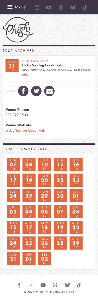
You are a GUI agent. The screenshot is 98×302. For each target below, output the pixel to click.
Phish (18, 29)
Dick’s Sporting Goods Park (25, 130)
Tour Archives (18, 50)
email (49, 91)
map (25, 74)
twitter (36, 91)
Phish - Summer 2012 (25, 149)
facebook (23, 91)
